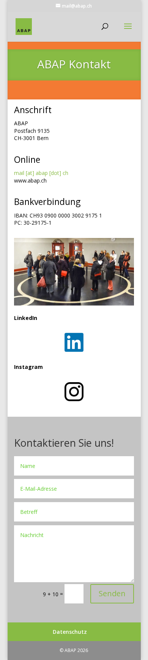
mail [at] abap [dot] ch (41, 172)
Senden (112, 593)
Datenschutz (70, 631)
